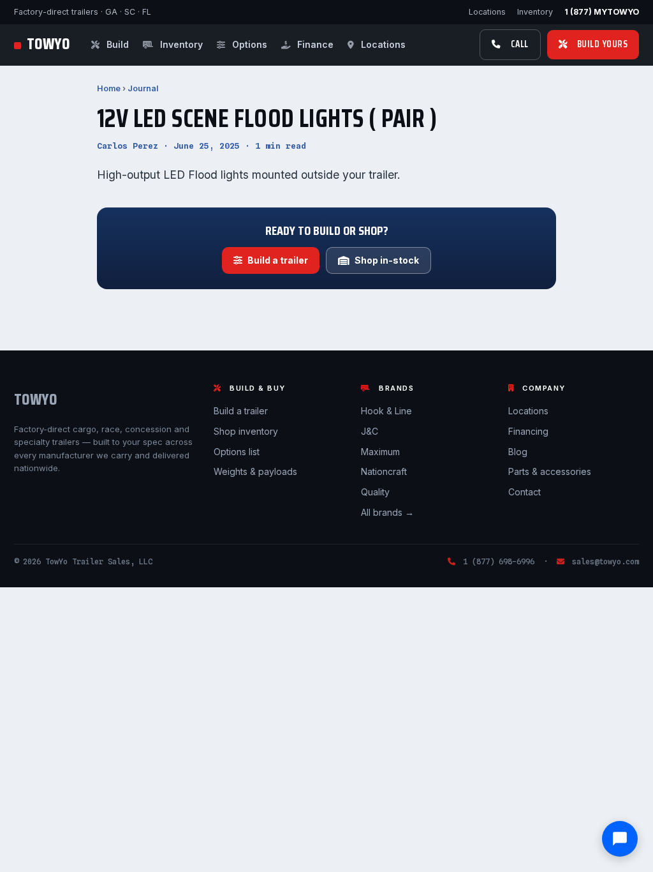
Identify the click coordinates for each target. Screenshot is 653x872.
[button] (620, 839)
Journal (143, 88)
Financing (528, 431)
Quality (375, 491)
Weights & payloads (255, 471)
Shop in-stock (387, 260)
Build (116, 44)
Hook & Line (386, 410)
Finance (314, 44)
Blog (517, 451)
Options (248, 44)
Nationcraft (384, 471)
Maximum (380, 451)
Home (109, 88)
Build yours (602, 44)
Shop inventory (246, 431)
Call (520, 44)
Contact (524, 491)
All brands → (387, 512)
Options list (237, 451)
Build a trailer (277, 260)
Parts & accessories (549, 471)
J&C (369, 431)
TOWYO (48, 44)
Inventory (535, 12)
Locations (487, 12)
